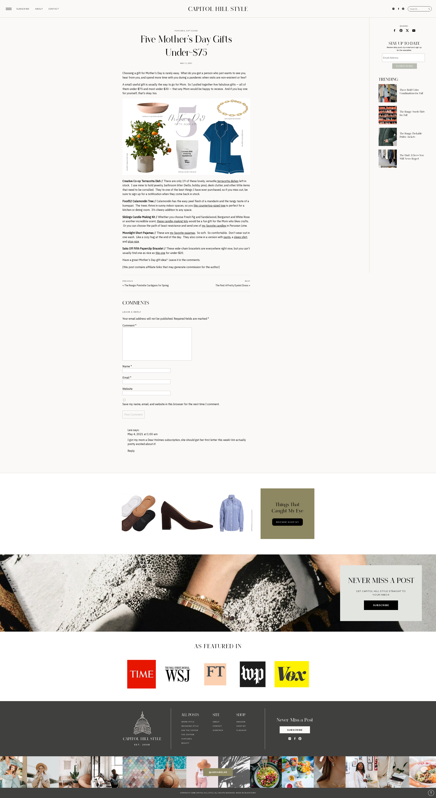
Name (127, 366)
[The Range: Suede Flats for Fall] (388, 115)
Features (180, 31)
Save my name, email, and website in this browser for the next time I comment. (170, 404)
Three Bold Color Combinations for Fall (411, 91)
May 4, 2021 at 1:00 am (143, 434)
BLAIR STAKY (250, 793)
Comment (129, 325)
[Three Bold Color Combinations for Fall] (388, 93)
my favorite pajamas (182, 232)
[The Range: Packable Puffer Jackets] (388, 137)
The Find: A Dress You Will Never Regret (412, 157)
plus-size (133, 241)
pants (227, 237)
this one (160, 253)
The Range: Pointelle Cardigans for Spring (146, 285)
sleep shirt (240, 237)
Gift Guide (192, 31)
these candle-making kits (172, 221)
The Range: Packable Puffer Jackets (411, 135)
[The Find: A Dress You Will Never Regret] (388, 159)
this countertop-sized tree (209, 205)
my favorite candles (214, 225)
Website (127, 388)
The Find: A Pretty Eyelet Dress (231, 285)
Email (126, 377)
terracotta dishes (227, 181)
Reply (131, 450)
